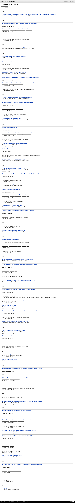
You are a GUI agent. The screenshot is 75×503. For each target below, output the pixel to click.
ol (2, 267)
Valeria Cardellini (5, 103)
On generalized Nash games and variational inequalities (12, 354)
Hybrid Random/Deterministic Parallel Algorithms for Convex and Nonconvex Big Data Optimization (20, 132)
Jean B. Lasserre (19, 240)
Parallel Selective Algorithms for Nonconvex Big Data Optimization (14, 143)
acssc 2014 (4, 171)
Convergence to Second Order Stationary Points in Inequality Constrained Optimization (18, 435)
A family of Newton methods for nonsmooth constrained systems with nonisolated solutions (19, 225)
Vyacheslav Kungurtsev (14, 15)
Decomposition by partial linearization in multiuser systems (13, 230)
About (2, 501)
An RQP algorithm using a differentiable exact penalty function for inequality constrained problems (21, 488)
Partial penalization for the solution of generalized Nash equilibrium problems (16, 269)
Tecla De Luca (4, 402)
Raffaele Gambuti (24, 128)
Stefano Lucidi (18, 369)
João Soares (18, 431)
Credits (9, 501)
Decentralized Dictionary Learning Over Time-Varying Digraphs (14, 47)
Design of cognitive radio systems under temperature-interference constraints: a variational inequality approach (23, 310)
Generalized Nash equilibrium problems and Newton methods (13, 330)
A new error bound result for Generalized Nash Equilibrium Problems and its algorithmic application (21, 173)
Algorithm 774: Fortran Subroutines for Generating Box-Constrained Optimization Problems (19, 450)
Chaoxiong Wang (25, 346)
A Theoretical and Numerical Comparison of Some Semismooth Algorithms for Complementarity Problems (22, 401)
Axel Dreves (4, 260)
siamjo (3, 302)
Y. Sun (10, 73)
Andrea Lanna (36, 155)
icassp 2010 (4, 318)
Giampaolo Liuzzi (13, 369)
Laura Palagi (30, 128)
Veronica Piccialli (48, 103)
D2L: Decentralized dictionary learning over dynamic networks (14, 72)
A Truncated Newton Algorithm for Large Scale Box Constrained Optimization (16, 377)
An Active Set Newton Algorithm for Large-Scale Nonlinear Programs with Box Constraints (19, 430)
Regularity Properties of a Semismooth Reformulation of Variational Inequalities (17, 419)
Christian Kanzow (13, 139)
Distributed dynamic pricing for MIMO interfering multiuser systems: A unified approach (18, 280)
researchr (2, 1)
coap (3, 140)
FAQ (24, 501)
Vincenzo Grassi (34, 103)
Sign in (71, 1)
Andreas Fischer (12, 180)
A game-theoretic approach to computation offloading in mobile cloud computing (17, 102)
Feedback (27, 501)
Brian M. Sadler (31, 48)
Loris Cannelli (4, 24)
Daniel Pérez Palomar (18, 317)
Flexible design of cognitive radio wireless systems (12, 335)
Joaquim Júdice (12, 431)
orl (2, 356)
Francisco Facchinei (5, 15)
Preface (3, 113)
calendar (10, 1)
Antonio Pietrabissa (10, 155)
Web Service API (17, 501)
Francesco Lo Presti (40, 103)
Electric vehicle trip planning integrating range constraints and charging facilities (17, 148)
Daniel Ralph (23, 114)
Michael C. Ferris (13, 114)
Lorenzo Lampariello (21, 15)
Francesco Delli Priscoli (18, 155)
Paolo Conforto (5, 290)
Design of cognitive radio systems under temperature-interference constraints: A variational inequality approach (23, 315)
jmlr (3, 49)
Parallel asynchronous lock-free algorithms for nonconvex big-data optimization (17, 97)
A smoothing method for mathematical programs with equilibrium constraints (16, 410)
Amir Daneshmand (5, 48)
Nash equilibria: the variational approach (10, 294)
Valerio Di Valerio (20, 103)
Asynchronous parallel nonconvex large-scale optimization (13, 66)
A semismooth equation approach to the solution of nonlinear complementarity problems (19, 469)
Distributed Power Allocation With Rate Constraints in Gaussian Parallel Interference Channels (20, 344)
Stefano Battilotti (18, 160)
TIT (2, 347)
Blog (21, 501)
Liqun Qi (16, 411)
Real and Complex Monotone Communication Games (12, 205)
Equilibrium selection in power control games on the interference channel (16, 244)
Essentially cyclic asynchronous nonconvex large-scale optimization (15, 61)
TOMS (3, 452)
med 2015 (4, 130)
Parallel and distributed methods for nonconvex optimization (13, 215)
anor (3, 308)
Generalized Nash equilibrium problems (9, 359)
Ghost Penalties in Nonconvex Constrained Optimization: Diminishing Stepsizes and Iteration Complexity (22, 28)
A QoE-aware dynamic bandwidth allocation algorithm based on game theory (16, 153)
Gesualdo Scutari (29, 15)
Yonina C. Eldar (12, 297)
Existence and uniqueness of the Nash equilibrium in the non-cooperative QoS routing (18, 289)
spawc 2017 (4, 64)
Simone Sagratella (25, 139)
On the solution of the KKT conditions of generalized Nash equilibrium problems (17, 259)
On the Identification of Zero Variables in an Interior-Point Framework (15, 396)
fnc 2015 (3, 161)
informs (3, 389)
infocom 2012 (4, 247)
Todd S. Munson (5, 388)
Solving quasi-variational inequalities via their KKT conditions (14, 184)
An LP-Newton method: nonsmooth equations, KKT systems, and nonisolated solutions (18, 178)
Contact (5, 501)
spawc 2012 (4, 252)
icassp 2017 (4, 69)
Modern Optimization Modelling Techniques (10, 239)
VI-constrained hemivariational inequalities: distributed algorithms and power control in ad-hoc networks (22, 194)
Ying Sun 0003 (11, 48)
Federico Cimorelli (10, 128)
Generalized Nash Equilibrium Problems (9, 305)
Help (12, 501)
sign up (6, 493)
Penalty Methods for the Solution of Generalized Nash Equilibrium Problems (16, 300)
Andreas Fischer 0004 (13, 421)
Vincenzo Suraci (35, 128)
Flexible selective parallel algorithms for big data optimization (13, 168)
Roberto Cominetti (5, 240)
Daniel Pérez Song (19, 231)
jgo (2, 272)
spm (3, 323)
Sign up (73, 1)
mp (2, 40)
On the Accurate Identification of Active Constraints (12, 425)
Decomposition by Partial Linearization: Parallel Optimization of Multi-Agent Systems (18, 210)
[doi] (13, 26)
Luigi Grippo (17, 489)
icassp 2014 (4, 202)
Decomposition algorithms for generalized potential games (13, 275)
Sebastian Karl (18, 139)
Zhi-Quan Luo (18, 114)
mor (3, 31)
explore (6, 1)
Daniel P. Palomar (25, 206)
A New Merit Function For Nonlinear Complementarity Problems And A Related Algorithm (18, 444)
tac (2, 26)
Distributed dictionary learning (8, 107)
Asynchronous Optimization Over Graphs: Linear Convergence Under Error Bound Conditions (20, 23)
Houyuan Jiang (12, 411)
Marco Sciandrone (19, 276)
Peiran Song (32, 89)
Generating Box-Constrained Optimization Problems (12, 455)
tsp (2, 85)
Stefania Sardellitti (27, 89)
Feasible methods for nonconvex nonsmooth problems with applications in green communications (20, 77)
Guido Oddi (4, 155)
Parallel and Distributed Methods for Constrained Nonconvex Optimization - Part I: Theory (19, 82)
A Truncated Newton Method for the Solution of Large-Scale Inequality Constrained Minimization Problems (22, 368)
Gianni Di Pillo (4, 489)
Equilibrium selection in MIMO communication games (12, 250)
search (13, 1)
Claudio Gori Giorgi (11, 160)
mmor (3, 227)
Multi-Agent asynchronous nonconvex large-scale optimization (14, 56)
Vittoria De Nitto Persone (13, 103)
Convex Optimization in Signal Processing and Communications (29, 297)
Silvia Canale (4, 128)
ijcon (3, 292)
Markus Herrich (18, 180)
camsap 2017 (4, 59)
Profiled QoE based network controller (9, 127)
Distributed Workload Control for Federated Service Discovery (13, 159)
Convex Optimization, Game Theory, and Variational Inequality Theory (15, 321)
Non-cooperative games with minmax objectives (11, 189)
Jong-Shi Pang (12, 190)
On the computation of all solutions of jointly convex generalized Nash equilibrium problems (19, 264)
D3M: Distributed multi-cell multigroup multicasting (12, 118)
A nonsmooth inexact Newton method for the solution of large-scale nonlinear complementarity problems (22, 464)
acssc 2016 (4, 99)
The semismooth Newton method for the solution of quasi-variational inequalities (17, 138)
